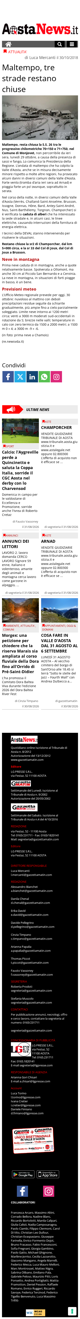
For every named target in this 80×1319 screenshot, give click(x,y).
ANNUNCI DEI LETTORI (15, 544)
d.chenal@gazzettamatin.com (30, 903)
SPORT (10, 446)
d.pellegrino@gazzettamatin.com (32, 927)
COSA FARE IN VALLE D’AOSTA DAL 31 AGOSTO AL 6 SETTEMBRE (59, 643)
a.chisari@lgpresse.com (35, 1081)
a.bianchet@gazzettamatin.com (32, 891)
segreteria (54, 527)
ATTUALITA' (27, 626)
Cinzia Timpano (28, 701)
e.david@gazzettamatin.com (29, 915)
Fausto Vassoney (27, 521)
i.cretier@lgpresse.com (26, 1105)
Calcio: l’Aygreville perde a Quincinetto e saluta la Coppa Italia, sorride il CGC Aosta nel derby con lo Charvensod (20, 470)
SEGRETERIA (19, 981)
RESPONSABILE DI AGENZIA (29, 1072)
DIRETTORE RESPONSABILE (29, 866)
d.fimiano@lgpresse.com (27, 1113)
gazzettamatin (67, 701)
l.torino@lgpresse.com (25, 1097)
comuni (8, 629)
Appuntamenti (55, 626)
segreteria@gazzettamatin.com (38, 839)
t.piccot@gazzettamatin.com (30, 963)
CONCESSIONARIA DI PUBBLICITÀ (33, 1040)
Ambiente (12, 626)
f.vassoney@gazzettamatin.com (32, 975)
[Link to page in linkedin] (32, 376)
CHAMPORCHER (56, 427)
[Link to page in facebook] (8, 376)
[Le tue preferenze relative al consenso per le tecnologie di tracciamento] (72, 1311)
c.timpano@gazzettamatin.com (31, 939)
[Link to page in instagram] (56, 376)
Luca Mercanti (42, 57)
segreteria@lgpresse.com (36, 1065)
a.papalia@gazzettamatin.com (31, 951)
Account (16, 1088)
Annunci (12, 535)
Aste (48, 422)
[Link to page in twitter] (20, 376)
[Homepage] (8, 44)
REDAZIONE (18, 826)
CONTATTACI (19, 1009)
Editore (16, 767)
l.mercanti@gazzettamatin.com (31, 875)
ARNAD (48, 541)
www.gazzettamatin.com (27, 760)
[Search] (60, 44)
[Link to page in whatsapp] (44, 376)
